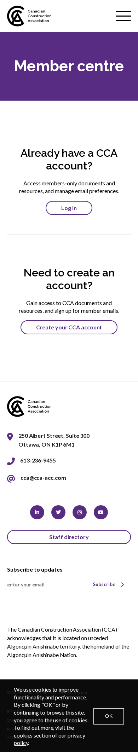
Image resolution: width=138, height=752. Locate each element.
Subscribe (104, 584)
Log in (68, 207)
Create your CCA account (69, 327)
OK (109, 716)
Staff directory (69, 536)
